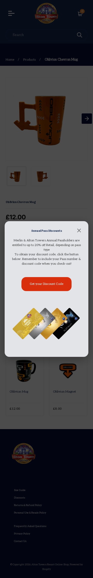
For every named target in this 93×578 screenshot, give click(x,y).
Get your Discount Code (46, 284)
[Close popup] (79, 231)
